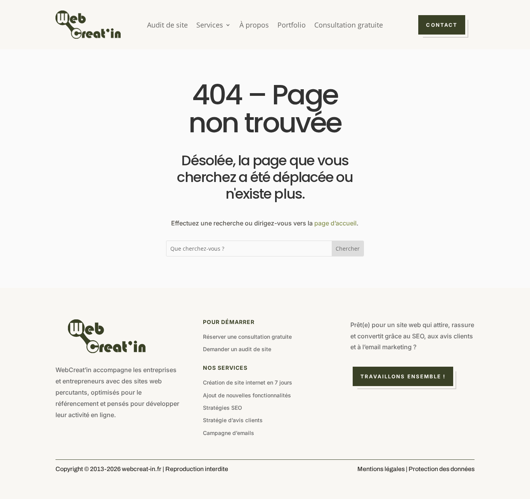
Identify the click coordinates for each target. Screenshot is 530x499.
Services (209, 25)
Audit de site (167, 25)
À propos (254, 25)
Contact (441, 25)
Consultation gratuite (348, 25)
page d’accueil (335, 223)
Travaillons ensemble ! (403, 376)
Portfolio (291, 25)
